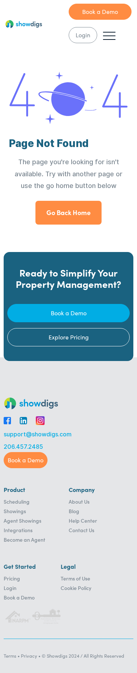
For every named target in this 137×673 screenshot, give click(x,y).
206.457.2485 (23, 446)
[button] (109, 36)
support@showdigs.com (38, 434)
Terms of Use (75, 578)
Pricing (12, 578)
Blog (74, 511)
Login (10, 587)
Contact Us (81, 530)
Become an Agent (24, 539)
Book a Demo (19, 597)
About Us (79, 501)
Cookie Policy (76, 587)
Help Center (83, 520)
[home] (37, 24)
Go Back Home (68, 212)
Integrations (18, 530)
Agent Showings (22, 520)
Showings (15, 511)
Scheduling (17, 501)
